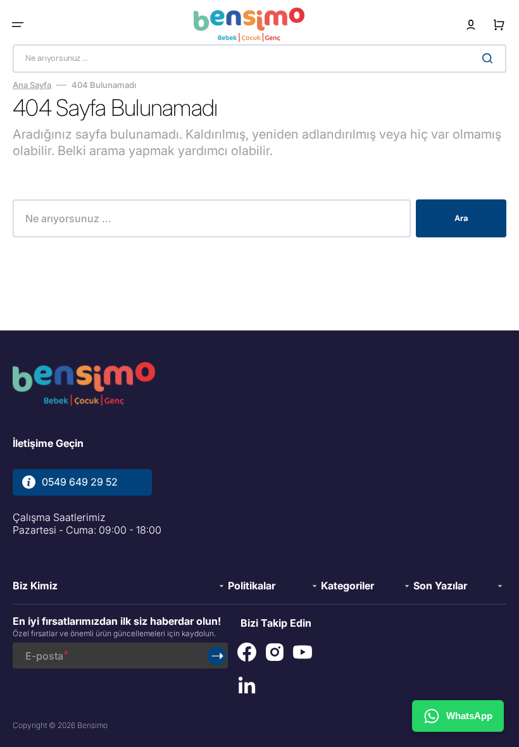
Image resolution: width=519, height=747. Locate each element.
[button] (18, 25)
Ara (461, 218)
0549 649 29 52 (80, 481)
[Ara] (489, 58)
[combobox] (259, 58)
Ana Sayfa (32, 85)
